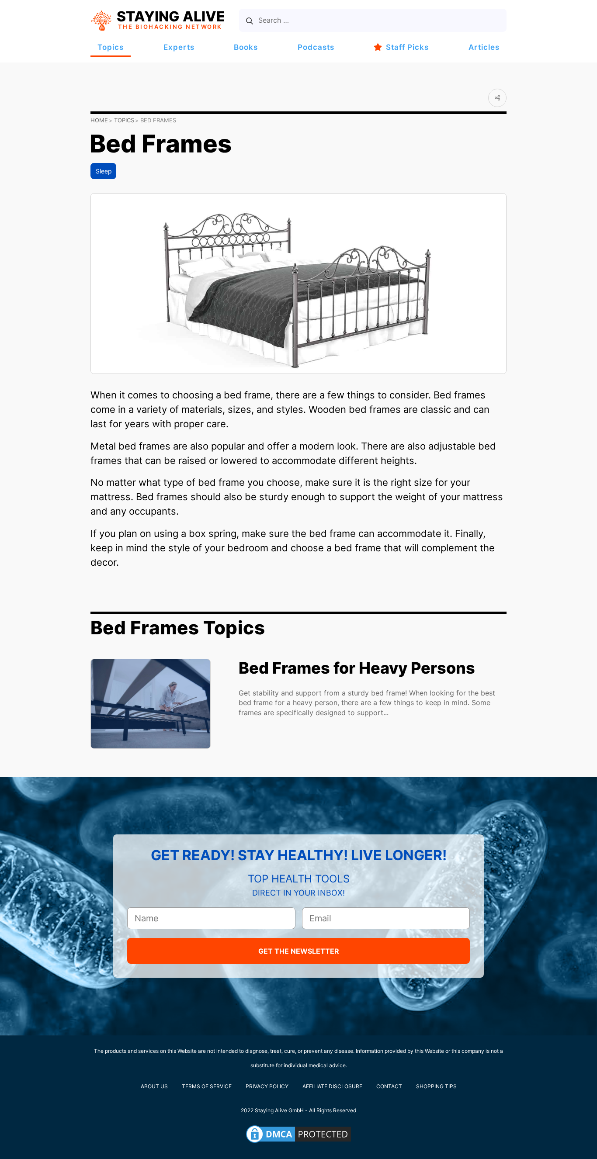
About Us (154, 1086)
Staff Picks (407, 47)
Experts (178, 47)
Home (99, 120)
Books (246, 47)
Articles (484, 47)
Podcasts (316, 47)
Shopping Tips (436, 1086)
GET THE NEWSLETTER (298, 951)
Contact (389, 1086)
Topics (110, 47)
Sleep (104, 171)
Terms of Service (207, 1086)
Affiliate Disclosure (332, 1086)
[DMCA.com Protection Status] (298, 1134)
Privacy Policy (267, 1086)
